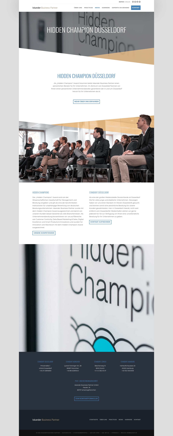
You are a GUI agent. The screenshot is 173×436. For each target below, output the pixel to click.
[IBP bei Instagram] (140, 2)
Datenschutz (66, 432)
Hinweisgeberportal (80, 432)
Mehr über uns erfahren (86, 101)
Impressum (115, 432)
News (97, 7)
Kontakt (135, 7)
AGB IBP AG (105, 432)
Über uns (78, 7)
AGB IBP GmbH (94, 432)
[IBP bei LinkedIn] (133, 2)
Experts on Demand (120, 7)
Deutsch (121, 1)
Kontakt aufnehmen (100, 222)
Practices (88, 7)
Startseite (93, 419)
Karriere (106, 7)
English (127, 1)
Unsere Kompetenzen (44, 233)
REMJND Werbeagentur (129, 432)
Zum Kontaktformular (86, 399)
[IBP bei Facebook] (137, 2)
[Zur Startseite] (45, 8)
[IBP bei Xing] (135, 2)
